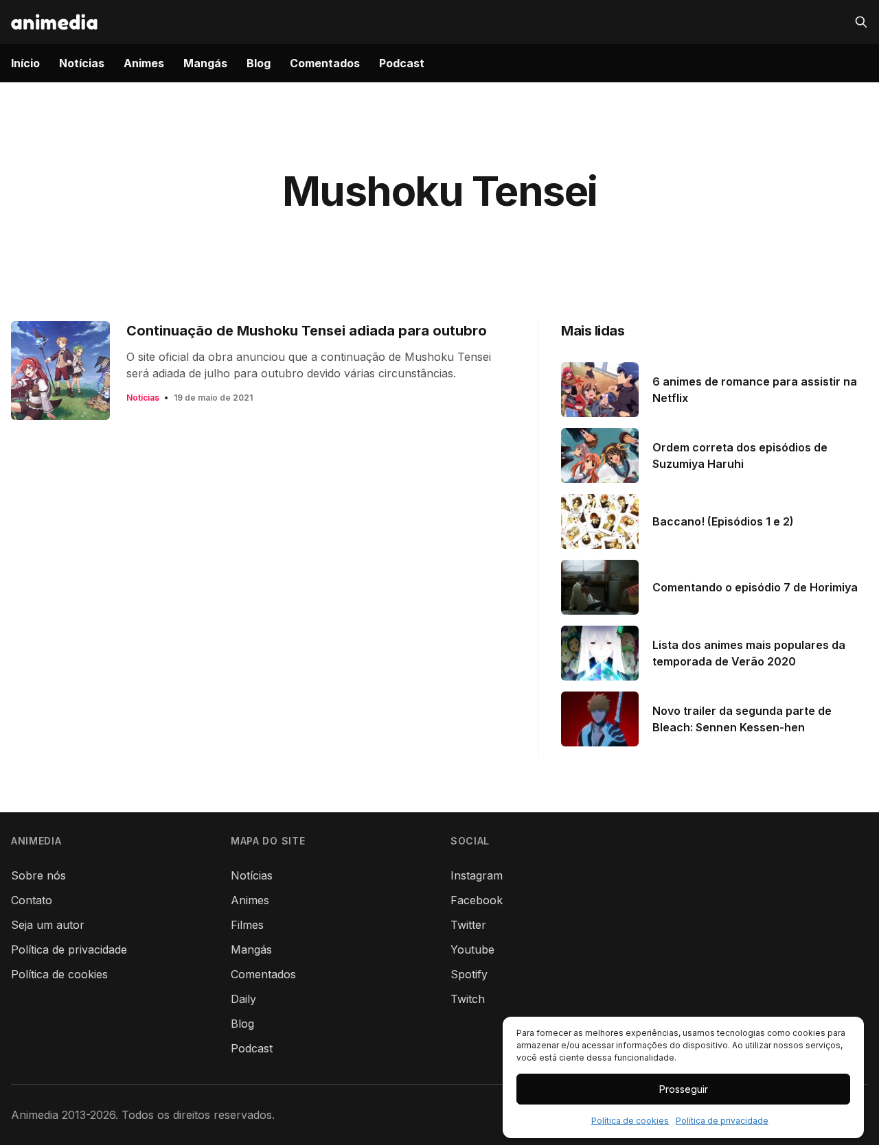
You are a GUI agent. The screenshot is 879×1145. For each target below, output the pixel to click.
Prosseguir (683, 1089)
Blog (259, 63)
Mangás (205, 63)
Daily (243, 999)
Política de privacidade (722, 1121)
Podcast (401, 63)
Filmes (247, 925)
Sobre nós (38, 875)
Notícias (81, 63)
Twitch (467, 999)
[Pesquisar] (861, 22)
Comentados (325, 63)
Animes (144, 63)
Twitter (468, 925)
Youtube (472, 949)
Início (25, 63)
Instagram (476, 875)
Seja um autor (47, 925)
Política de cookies (630, 1121)
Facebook (476, 900)
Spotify (469, 974)
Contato (31, 900)
